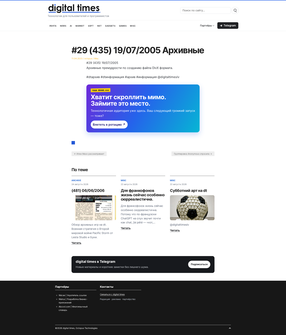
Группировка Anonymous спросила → (193, 154)
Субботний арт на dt (188, 190)
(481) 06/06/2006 (88, 190)
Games (123, 25)
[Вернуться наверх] (230, 328)
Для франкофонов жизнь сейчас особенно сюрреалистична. (143, 194)
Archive (76, 180)
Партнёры (206, 25)
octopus (88, 58)
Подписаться (199, 264)
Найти (235, 10)
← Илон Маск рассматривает (89, 154)
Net (99, 25)
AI (71, 25)
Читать (76, 242)
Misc (133, 25)
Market (80, 25)
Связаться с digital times (112, 294)
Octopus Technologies (86, 328)
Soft (91, 25)
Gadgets (110, 25)
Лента (52, 25)
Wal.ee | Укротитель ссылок (73, 295)
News (63, 25)
